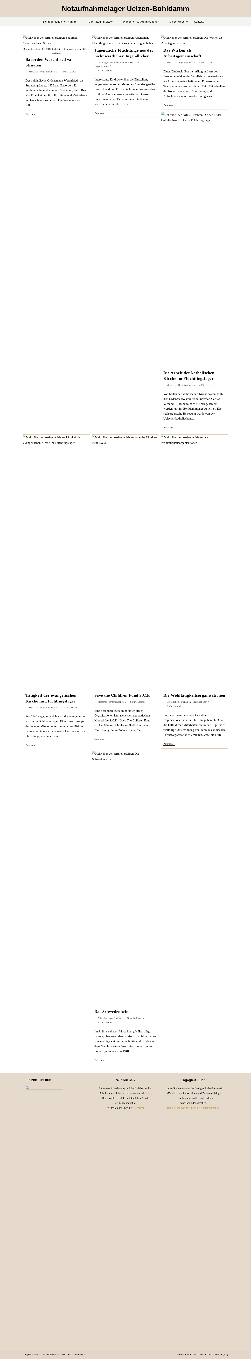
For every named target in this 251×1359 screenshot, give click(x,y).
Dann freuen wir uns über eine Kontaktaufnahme (193, 1107)
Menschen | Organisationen (42, 71)
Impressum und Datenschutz (189, 1354)
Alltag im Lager (105, 1018)
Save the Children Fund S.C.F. (122, 695)
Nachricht (138, 1107)
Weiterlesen (31, 114)
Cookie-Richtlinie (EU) (216, 1354)
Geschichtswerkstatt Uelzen (54, 1354)
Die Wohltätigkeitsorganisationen (194, 695)
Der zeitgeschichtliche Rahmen (112, 62)
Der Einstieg (173, 702)
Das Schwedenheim (112, 1011)
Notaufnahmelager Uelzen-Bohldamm (125, 9)
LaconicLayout (77, 1354)
